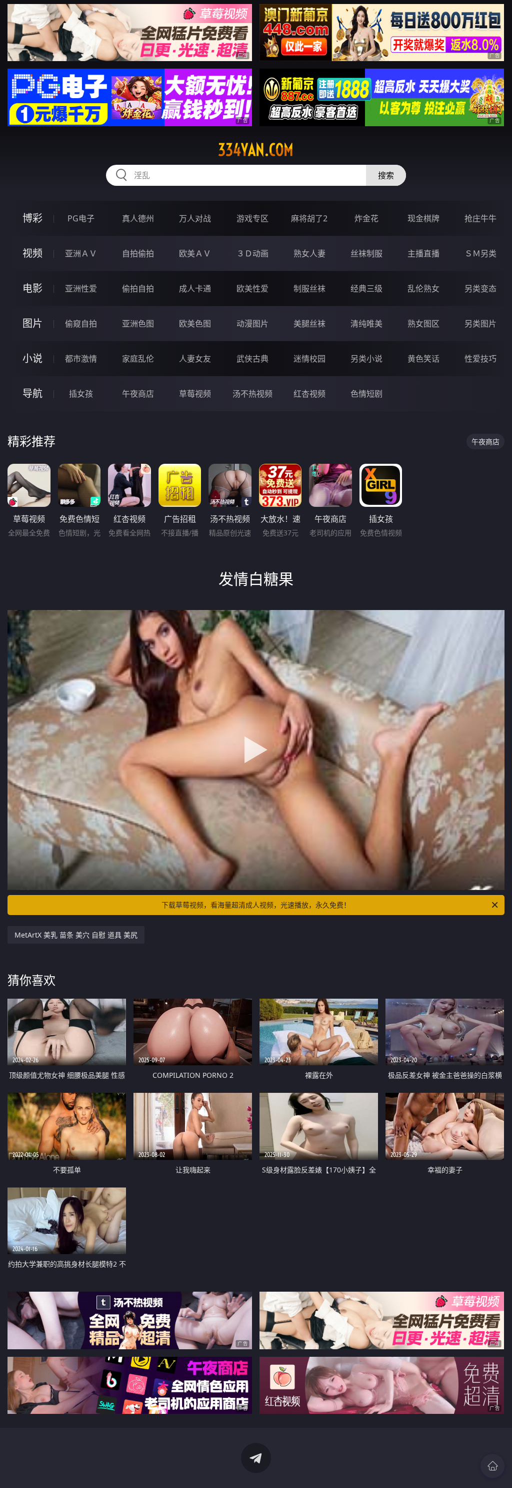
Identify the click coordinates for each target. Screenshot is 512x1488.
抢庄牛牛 (480, 218)
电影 (32, 288)
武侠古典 (252, 358)
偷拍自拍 (138, 288)
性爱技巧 (480, 358)
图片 (32, 323)
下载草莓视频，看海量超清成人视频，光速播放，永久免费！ (256, 905)
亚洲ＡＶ (81, 253)
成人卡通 (195, 288)
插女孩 (81, 393)
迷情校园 (310, 358)
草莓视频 (195, 393)
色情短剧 (366, 393)
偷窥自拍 (81, 323)
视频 (32, 253)
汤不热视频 (252, 393)
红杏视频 (310, 393)
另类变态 (480, 288)
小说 (32, 358)
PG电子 (81, 218)
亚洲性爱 (81, 288)
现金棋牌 (424, 218)
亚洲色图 (138, 323)
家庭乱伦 (138, 358)
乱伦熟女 (424, 288)
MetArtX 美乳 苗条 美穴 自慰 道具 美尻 (76, 935)
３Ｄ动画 (252, 253)
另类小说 (366, 358)
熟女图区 (424, 323)
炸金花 (366, 218)
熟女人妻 (310, 253)
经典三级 (366, 288)
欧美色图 (195, 323)
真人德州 (138, 218)
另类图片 (480, 323)
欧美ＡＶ (195, 253)
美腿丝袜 (310, 323)
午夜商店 (138, 393)
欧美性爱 (252, 288)
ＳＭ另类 (480, 253)
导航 (32, 393)
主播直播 (424, 253)
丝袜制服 (366, 253)
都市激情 (81, 358)
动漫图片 (252, 323)
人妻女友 (195, 358)
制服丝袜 (310, 288)
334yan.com (256, 150)
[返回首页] (492, 1466)
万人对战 (195, 218)
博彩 (32, 218)
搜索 (386, 175)
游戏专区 (252, 218)
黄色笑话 (424, 358)
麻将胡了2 (309, 218)
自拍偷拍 (138, 253)
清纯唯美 (366, 323)
